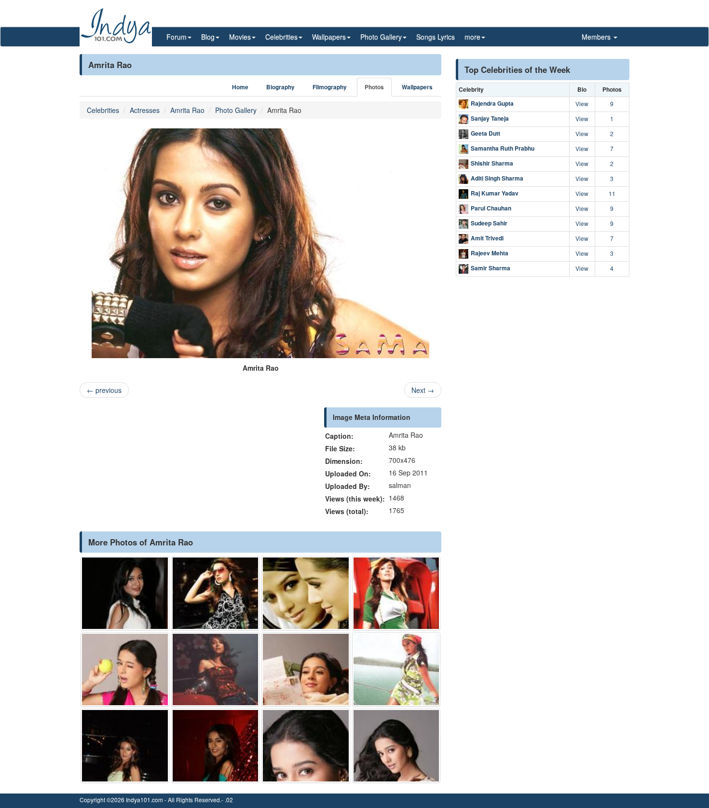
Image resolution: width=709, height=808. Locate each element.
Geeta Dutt (485, 133)
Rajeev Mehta (489, 253)
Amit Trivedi (487, 238)
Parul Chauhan (491, 208)
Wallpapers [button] (329, 37)
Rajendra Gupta (492, 103)
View (581, 103)
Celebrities (103, 110)
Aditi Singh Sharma (497, 178)
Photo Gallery (236, 110)
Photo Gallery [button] (381, 37)
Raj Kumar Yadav (494, 193)
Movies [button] (240, 37)
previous (104, 390)
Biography (280, 87)
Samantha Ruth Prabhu (502, 148)
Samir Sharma (490, 268)
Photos (374, 87)
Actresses (145, 110)
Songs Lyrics (435, 37)
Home (240, 87)
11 (612, 193)
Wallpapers (417, 87)
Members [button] (597, 37)
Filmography (330, 87)
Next (422, 390)
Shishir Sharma (492, 163)
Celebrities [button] (281, 37)
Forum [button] (176, 37)
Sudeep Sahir (489, 223)
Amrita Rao (187, 110)
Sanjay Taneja (490, 118)
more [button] (472, 37)
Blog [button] (208, 37)
